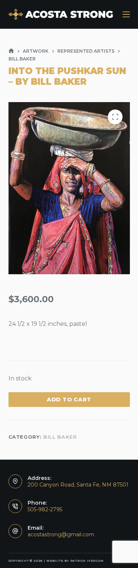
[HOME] (11, 51)
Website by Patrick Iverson (75, 560)
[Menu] (126, 14)
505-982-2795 (45, 509)
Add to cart (69, 399)
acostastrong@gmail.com (61, 534)
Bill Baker (60, 437)
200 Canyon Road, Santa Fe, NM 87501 (78, 484)
